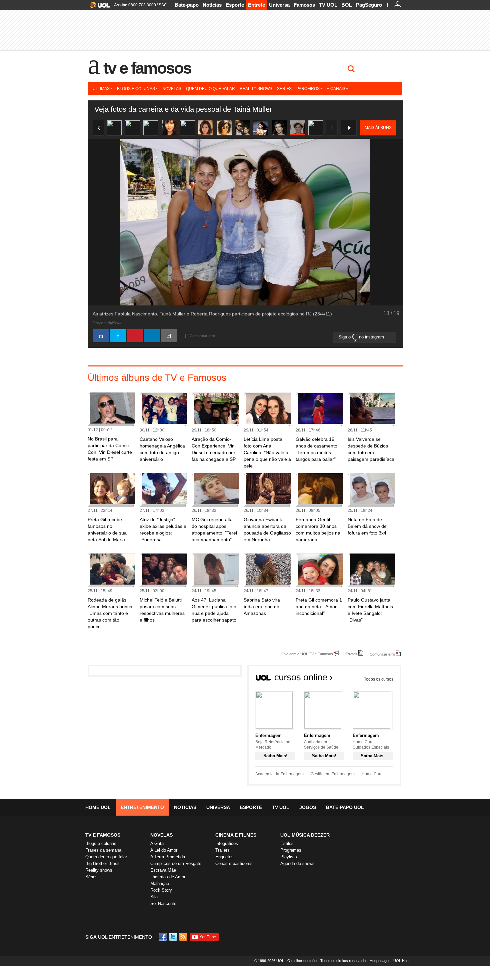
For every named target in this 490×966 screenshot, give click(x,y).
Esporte (235, 5)
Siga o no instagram (361, 336)
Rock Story (161, 890)
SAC (163, 5)
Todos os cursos (378, 679)
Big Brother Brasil (102, 863)
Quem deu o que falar (210, 88)
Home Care (372, 774)
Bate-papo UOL (345, 807)
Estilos (287, 843)
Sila (154, 896)
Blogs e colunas (136, 88)
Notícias (212, 5)
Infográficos (226, 843)
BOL (346, 5)
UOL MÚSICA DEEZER (305, 835)
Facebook (164, 937)
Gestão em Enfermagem (333, 774)
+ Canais (336, 88)
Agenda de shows (297, 863)
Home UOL (98, 807)
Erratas (351, 654)
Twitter (174, 937)
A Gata (157, 843)
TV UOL (328, 5)
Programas (290, 850)
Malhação (159, 883)
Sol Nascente (163, 903)
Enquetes (224, 856)
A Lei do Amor (163, 850)
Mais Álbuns (378, 127)
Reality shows (256, 88)
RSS (184, 937)
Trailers (222, 850)
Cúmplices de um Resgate (175, 863)
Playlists (288, 856)
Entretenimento (142, 807)
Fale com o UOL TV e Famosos (307, 654)
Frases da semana (103, 850)
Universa (279, 5)
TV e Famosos (147, 68)
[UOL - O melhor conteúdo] (98, 7)
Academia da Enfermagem (279, 774)
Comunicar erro (382, 654)
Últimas (101, 88)
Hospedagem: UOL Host (390, 961)
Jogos (307, 807)
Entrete (256, 5)
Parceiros (308, 88)
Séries (284, 88)
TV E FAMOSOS (102, 835)
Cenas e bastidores (234, 863)
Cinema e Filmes (235, 835)
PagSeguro (369, 5)
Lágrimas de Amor (167, 876)
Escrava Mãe (163, 870)
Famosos (304, 5)
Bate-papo (187, 5)
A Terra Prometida (167, 856)
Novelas (171, 88)
